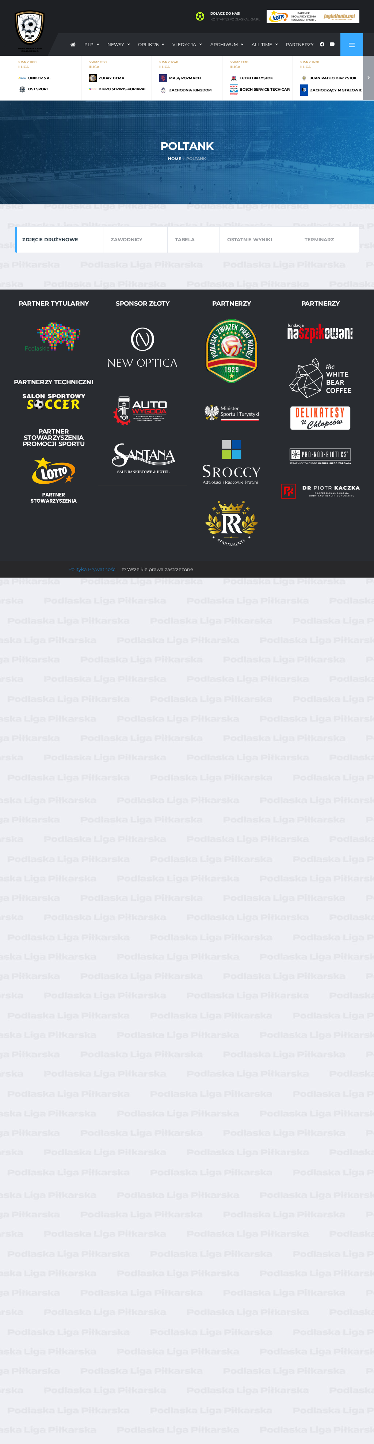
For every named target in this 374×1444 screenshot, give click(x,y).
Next (368, 78)
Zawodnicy (126, 239)
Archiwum (224, 44)
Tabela (184, 239)
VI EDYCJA (184, 44)
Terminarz (319, 239)
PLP (89, 44)
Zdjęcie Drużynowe (50, 239)
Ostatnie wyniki (249, 239)
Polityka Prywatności (92, 569)
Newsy (115, 44)
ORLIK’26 (148, 44)
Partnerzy (300, 44)
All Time (262, 44)
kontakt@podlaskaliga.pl (235, 19)
